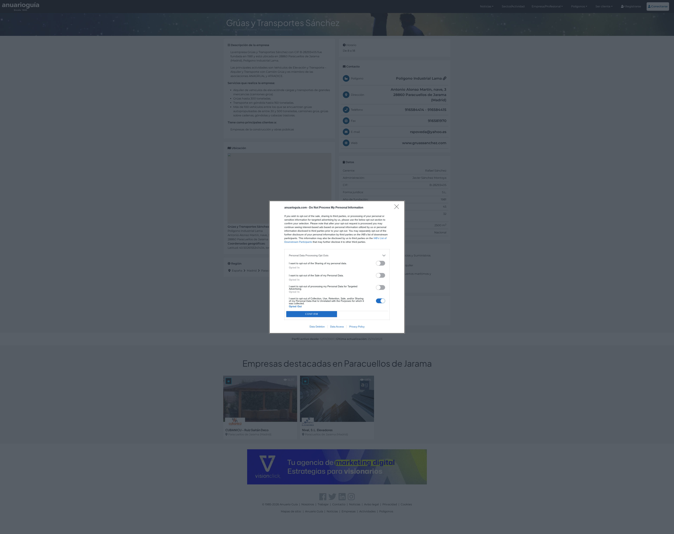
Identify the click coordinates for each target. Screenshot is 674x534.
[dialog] (337, 267)
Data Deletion (317, 326)
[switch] (380, 263)
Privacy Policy (357, 326)
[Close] (397, 207)
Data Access (337, 326)
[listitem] (337, 255)
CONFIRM (311, 314)
